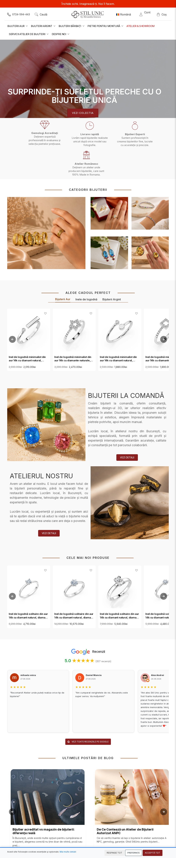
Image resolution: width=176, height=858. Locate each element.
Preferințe (133, 852)
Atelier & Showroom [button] (140, 26)
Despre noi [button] (59, 34)
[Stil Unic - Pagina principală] (88, 14)
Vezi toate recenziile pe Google (90, 741)
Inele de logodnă (86, 299)
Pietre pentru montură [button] (104, 26)
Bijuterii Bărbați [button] (70, 26)
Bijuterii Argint (111, 299)
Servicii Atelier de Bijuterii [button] (27, 34)
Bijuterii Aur (62, 299)
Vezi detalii (127, 457)
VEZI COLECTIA (83, 113)
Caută (43, 14)
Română (125, 14)
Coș (164, 14)
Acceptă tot (152, 852)
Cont (147, 14)
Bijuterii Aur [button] (16, 26)
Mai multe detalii (68, 851)
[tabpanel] (88, 79)
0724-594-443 (21, 14)
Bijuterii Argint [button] (42, 26)
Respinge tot (114, 852)
